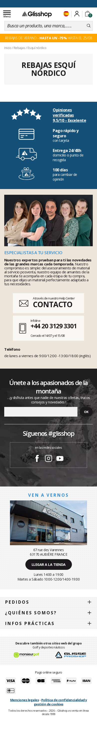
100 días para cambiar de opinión (48, 3)
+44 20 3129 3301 (54, 326)
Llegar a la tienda (49, 564)
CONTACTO (52, 304)
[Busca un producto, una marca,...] (88, 25)
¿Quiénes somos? (31, 613)
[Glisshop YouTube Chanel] (59, 459)
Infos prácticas (30, 623)
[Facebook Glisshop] (37, 459)
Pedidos (17, 602)
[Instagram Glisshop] (48, 459)
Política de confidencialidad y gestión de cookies (60, 702)
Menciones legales (24, 700)
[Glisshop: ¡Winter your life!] (37, 14)
